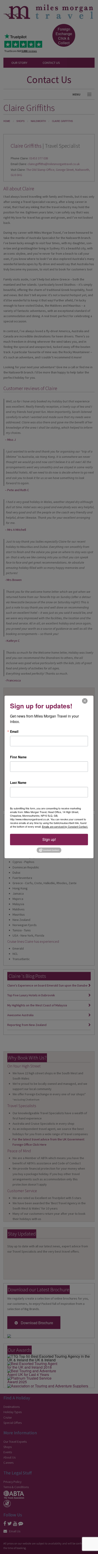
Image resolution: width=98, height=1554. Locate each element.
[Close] (84, 700)
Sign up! (49, 839)
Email (14, 731)
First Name (18, 757)
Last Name (18, 782)
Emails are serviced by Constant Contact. (65, 826)
